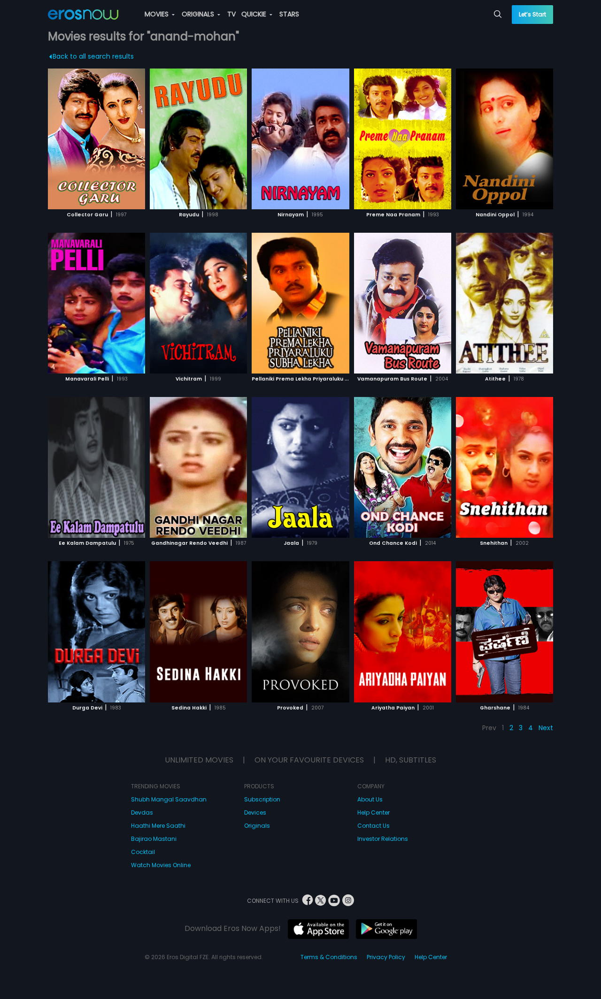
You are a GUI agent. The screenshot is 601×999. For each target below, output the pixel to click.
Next (546, 727)
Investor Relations (382, 839)
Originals (257, 826)
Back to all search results (93, 56)
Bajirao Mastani (154, 839)
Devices (255, 812)
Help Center (373, 812)
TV (231, 14)
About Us (370, 799)
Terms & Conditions (328, 957)
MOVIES (157, 14)
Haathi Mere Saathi (158, 826)
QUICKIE (254, 14)
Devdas (142, 812)
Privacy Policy (386, 957)
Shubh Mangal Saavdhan (169, 799)
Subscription (262, 799)
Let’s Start (532, 14)
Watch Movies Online (161, 865)
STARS (289, 14)
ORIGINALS (199, 14)
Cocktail (143, 852)
